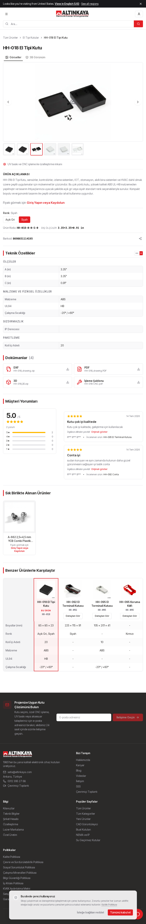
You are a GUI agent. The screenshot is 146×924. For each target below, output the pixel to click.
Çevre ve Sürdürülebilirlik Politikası (23, 862)
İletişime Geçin (126, 717)
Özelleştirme (10, 824)
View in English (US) (67, 3)
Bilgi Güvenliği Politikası (16, 878)
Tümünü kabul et (120, 912)
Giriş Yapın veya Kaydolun (46, 203)
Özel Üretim (10, 834)
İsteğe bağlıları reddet (90, 912)
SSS (78, 786)
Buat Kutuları (83, 829)
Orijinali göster (99, 431)
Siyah (24, 219)
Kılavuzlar (9, 808)
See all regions (89, 3)
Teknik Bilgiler (11, 813)
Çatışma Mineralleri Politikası (19, 872)
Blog (78, 770)
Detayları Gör (73, 615)
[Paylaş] (140, 238)
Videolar (81, 775)
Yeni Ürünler (83, 819)
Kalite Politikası (11, 856)
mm (137, 253)
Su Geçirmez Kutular (88, 840)
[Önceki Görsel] (8, 102)
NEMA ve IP (83, 834)
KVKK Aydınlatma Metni (16, 888)
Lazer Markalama (13, 829)
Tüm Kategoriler (85, 813)
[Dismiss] (140, 4)
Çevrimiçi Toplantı (18, 785)
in (141, 253)
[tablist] (25, 57)
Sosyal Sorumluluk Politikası (19, 867)
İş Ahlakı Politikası (13, 883)
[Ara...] (138, 23)
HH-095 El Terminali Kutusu (117, 437)
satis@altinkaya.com (20, 772)
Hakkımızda (83, 759)
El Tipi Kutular (31, 37)
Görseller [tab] (15, 57)
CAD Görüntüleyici (87, 824)
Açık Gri (10, 219)
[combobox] (68, 23)
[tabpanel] (73, 109)
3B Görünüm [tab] (37, 57)
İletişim (80, 781)
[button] (73, 102)
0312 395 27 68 (17, 781)
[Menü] (6, 14)
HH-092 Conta (111, 474)
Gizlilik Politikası (109, 904)
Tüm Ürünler (10, 37)
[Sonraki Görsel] (137, 102)
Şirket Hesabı (10, 819)
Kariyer (80, 765)
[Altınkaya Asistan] (137, 914)
